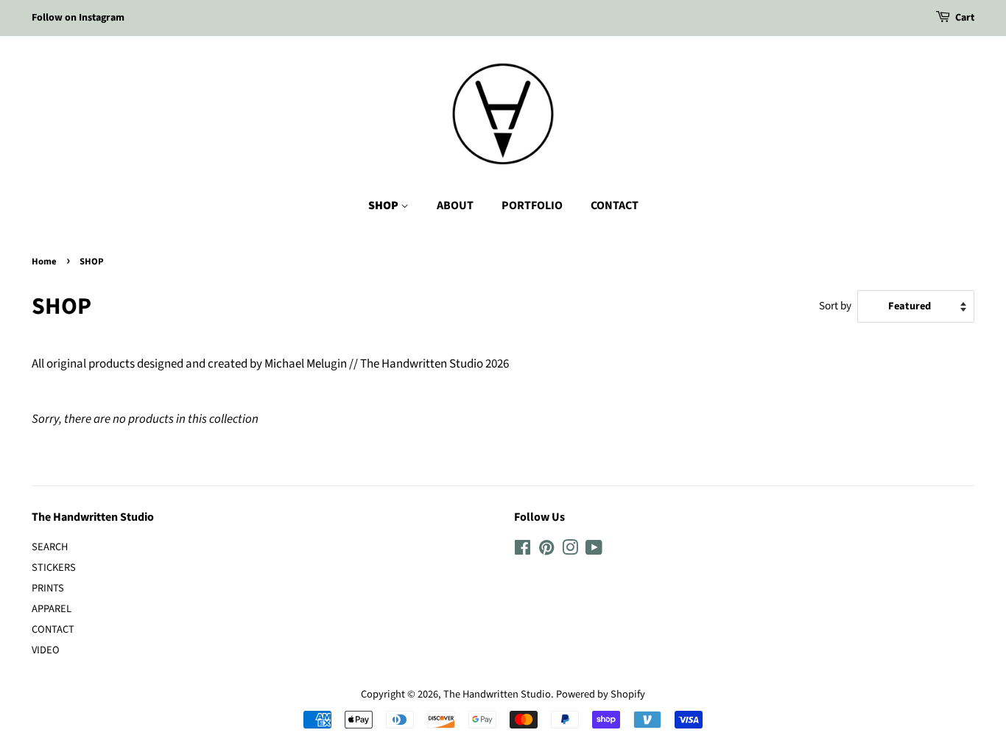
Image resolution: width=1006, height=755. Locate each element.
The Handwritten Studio (497, 694)
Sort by (835, 306)
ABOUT (455, 205)
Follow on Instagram (78, 17)
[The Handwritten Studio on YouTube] (593, 550)
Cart (964, 17)
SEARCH (50, 547)
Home (44, 261)
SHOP (384, 205)
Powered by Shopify (600, 694)
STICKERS (54, 567)
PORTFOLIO (532, 205)
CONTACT (615, 205)
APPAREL (51, 609)
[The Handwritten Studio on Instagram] (570, 550)
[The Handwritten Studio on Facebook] (522, 550)
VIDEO (46, 650)
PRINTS (48, 588)
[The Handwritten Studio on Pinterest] (546, 550)
